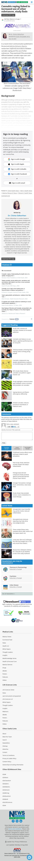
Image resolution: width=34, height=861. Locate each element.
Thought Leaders (8, 652)
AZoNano (5, 777)
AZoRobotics (6, 787)
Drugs (4, 668)
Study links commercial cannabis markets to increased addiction (22, 330)
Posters (5, 674)
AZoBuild (5, 799)
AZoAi (4, 805)
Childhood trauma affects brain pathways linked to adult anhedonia (22, 454)
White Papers (7, 649)
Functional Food (7, 640)
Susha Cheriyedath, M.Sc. (23, 36)
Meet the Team (7, 737)
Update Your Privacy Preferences (17, 842)
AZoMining (6, 793)
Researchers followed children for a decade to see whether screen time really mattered (22, 551)
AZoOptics (6, 784)
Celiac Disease (14, 585)
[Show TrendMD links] (31, 319)
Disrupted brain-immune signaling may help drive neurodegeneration (20, 521)
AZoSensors (6, 790)
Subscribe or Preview (15, 569)
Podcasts (5, 677)
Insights (5, 655)
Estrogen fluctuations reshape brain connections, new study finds (22, 484)
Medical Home (7, 637)
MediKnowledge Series (9, 658)
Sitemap (5, 746)
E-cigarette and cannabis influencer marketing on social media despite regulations (16, 302)
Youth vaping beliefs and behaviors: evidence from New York (16, 295)
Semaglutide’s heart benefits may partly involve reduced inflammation (21, 511)
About (4, 734)
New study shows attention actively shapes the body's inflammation (21, 464)
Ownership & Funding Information (13, 765)
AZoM (4, 774)
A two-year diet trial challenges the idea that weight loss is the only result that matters (22, 541)
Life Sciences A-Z (8, 699)
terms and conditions (15, 829)
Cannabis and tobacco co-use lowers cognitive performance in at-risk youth (22, 341)
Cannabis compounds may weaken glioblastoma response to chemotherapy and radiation (22, 362)
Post (3, 443)
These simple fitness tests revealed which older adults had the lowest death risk (23, 531)
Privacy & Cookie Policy (9, 758)
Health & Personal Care (10, 661)
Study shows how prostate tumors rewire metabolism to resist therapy (22, 495)
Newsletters (6, 743)
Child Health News (13, 191)
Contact (5, 752)
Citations (6, 265)
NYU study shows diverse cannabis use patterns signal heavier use (21, 372)
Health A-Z (6, 646)
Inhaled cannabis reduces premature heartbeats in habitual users (21, 404)
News (4, 643)
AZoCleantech (7, 780)
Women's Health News (25, 193)
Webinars (5, 711)
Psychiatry (13, 576)
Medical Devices (7, 664)
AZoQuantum (7, 796)
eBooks (5, 671)
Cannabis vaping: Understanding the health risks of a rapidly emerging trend (15, 274)
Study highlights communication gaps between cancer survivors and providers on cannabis (23, 383)
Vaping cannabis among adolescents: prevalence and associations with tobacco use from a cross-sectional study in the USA (16, 282)
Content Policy (7, 761)
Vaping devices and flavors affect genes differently (21, 393)
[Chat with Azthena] (29, 857)
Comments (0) (5, 196)
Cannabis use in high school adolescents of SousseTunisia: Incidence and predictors (13, 289)
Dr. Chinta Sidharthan (17, 215)
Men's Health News (26, 191)
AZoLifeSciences (7, 802)
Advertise (5, 749)
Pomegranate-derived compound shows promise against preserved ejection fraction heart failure (21, 475)
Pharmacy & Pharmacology (18, 567)
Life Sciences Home (8, 690)
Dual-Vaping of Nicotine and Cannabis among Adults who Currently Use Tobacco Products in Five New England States (16, 309)
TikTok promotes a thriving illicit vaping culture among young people (22, 351)
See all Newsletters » (8, 594)
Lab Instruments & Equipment (12, 696)
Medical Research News (9, 193)
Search (5, 740)
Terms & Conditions (9, 755)
